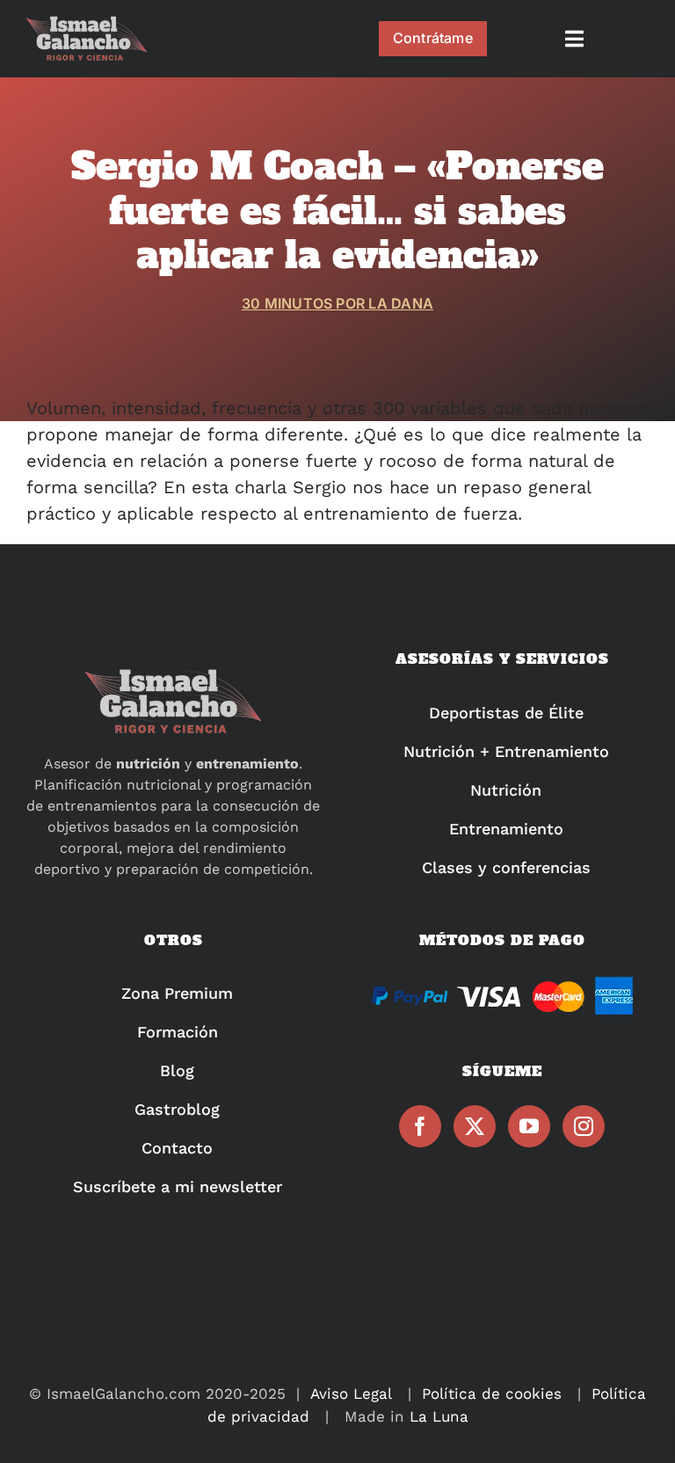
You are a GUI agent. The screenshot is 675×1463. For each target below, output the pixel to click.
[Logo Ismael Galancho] (86, 23)
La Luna (439, 1416)
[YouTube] (529, 1126)
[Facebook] (420, 1126)
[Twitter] (475, 1126)
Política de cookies (492, 1393)
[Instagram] (583, 1126)
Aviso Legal (351, 1393)
